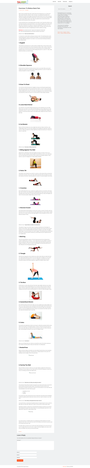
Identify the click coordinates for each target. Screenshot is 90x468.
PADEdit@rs (26, 10)
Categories (70, 1)
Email (18, 454)
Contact (64, 32)
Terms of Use (60, 32)
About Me (59, 1)
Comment (19, 440)
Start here (54, 1)
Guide (20, 431)
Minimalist (64, 466)
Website (18, 457)
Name (18, 452)
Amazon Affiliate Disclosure (65, 33)
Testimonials (65, 1)
